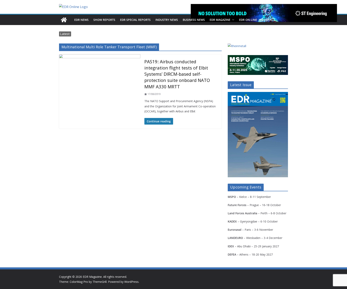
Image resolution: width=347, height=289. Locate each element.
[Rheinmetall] (237, 46)
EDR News (81, 20)
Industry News (166, 20)
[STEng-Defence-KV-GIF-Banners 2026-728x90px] (264, 13)
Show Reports (104, 20)
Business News (194, 20)
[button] (232, 20)
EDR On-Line (248, 20)
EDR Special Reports (135, 20)
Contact (268, 20)
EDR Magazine (220, 20)
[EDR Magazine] (64, 20)
